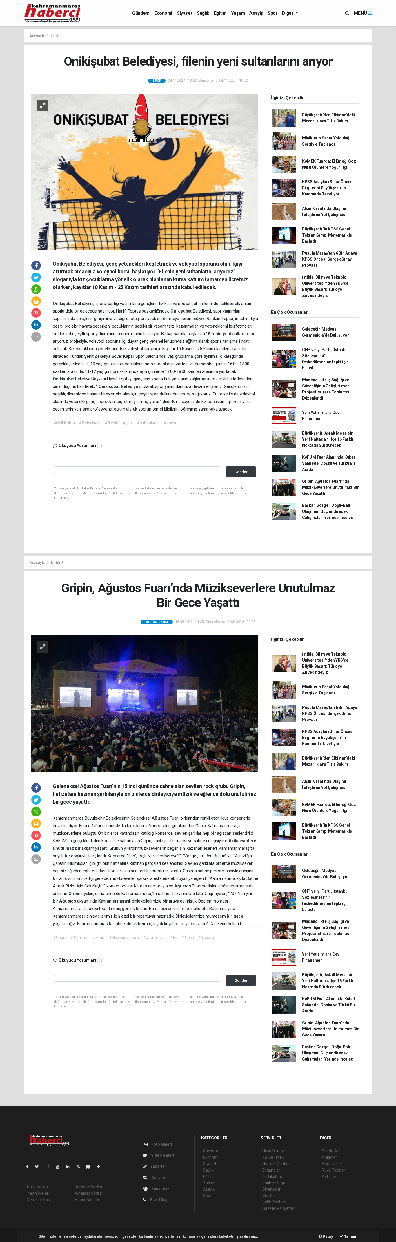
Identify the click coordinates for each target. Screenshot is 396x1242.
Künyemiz (160, 1188)
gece (238, 916)
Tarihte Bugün (275, 1183)
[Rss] (80, 1166)
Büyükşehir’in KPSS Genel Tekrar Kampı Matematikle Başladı (327, 235)
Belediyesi (132, 386)
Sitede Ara (331, 1151)
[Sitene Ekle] (101, 1166)
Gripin (75, 893)
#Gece (188, 937)
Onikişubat (64, 303)
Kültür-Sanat (61, 562)
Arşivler (158, 1177)
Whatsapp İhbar (89, 1193)
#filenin (111, 423)
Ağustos (160, 818)
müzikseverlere (240, 840)
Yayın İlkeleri (38, 1193)
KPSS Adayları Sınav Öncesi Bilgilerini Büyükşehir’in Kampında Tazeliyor (328, 187)
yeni (227, 333)
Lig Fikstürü (272, 1176)
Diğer (288, 13)
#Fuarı (98, 937)
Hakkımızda (37, 1187)
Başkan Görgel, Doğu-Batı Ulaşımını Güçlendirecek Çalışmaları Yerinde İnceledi (328, 511)
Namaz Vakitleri (276, 1163)
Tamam (350, 1236)
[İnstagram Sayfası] (50, 1166)
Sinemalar (271, 1189)
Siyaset (184, 13)
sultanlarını (243, 333)
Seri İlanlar (271, 1195)
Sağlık (203, 13)
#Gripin (59, 937)
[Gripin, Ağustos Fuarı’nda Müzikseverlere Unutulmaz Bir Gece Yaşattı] (144, 703)
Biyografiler (332, 1163)
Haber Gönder (87, 1199)
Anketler (329, 1157)
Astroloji (329, 1176)
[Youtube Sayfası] (60, 1166)
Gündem (141, 13)
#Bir (174, 937)
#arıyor (170, 423)
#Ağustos (79, 937)
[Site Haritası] (90, 1166)
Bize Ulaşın (160, 1199)
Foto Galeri (161, 1144)
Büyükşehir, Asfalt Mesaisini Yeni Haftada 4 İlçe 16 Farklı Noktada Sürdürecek (328, 439)
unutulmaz (64, 848)
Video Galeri (162, 1155)
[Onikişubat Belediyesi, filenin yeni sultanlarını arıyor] (144, 171)
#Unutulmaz (154, 937)
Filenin (215, 333)
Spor (272, 13)
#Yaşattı (206, 937)
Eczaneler (271, 1170)
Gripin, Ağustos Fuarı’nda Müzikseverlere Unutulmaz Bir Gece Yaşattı (330, 487)
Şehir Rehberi (274, 1202)
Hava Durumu (274, 1151)
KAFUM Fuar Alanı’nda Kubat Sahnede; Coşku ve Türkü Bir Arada (328, 463)
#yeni (128, 423)
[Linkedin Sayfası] (70, 1166)
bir (213, 833)
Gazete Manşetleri (278, 1208)
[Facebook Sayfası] (29, 1166)
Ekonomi (163, 13)
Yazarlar (158, 1166)
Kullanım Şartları (89, 1187)
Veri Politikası (38, 1199)
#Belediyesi (89, 423)
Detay (327, 1236)
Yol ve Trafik (273, 1157)
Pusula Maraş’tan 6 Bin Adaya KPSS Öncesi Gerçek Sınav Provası (329, 259)
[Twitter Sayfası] (39, 1166)
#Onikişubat (64, 423)
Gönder (241, 472)
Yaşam (238, 13)
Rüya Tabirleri (334, 1170)
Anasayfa (38, 36)
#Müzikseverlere (124, 937)
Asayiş (256, 13)
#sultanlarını (148, 423)
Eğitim (220, 13)
